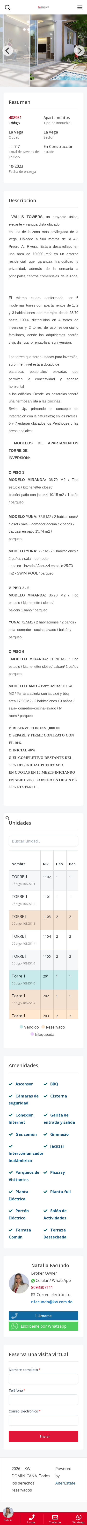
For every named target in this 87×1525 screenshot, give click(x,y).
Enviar (45, 1436)
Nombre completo (24, 1369)
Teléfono (17, 1390)
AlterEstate (65, 1483)
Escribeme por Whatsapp (43, 1326)
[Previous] (7, 50)
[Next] (79, 50)
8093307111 (42, 1287)
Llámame (43, 1315)
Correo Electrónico (25, 1411)
